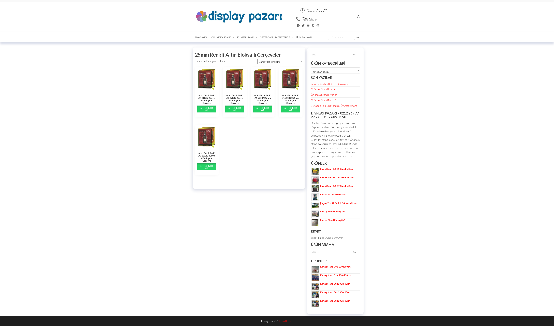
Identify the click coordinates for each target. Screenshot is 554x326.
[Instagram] (317, 25)
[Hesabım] (358, 16)
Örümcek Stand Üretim (323, 89)
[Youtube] (308, 25)
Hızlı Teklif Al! (208, 109)
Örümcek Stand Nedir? (323, 100)
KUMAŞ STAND (245, 37)
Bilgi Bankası (304, 37)
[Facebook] (298, 25)
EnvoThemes (286, 321)
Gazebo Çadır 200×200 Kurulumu (329, 83)
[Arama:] (335, 54)
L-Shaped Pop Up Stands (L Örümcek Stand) (334, 105)
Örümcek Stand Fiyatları (324, 94)
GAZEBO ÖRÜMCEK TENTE (275, 37)
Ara (357, 37)
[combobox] (335, 70)
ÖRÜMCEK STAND (221, 37)
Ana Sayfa (201, 37)
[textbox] (335, 72)
